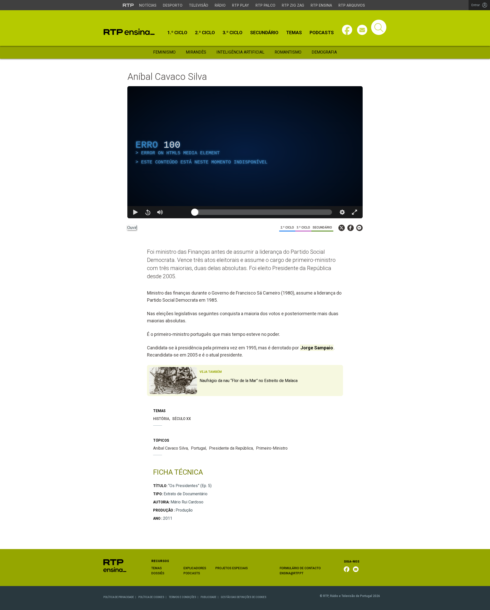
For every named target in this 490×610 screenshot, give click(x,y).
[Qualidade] (342, 212)
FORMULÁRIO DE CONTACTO (300, 568)
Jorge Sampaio (316, 347)
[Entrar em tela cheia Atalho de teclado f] (354, 212)
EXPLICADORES (194, 568)
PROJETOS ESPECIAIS (231, 568)
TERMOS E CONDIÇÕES (182, 597)
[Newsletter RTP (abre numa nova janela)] (356, 569)
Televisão (198, 5)
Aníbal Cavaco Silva (170, 448)
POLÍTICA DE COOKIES (151, 597)
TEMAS (156, 568)
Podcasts (322, 32)
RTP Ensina (321, 5)
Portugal (198, 448)
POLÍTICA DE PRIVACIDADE (118, 597)
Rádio (220, 5)
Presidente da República (231, 448)
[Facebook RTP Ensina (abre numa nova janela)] (346, 569)
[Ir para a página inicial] (114, 565)
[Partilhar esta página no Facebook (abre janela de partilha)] (350, 228)
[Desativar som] (160, 212)
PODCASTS (191, 573)
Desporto (172, 5)
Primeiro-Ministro (272, 448)
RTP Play (240, 5)
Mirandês (196, 52)
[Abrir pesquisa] (378, 27)
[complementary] (245, 152)
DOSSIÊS (157, 573)
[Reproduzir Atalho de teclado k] (135, 212)
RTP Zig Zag (293, 5)
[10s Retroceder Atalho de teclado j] (148, 212)
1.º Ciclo (177, 32)
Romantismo (288, 52)
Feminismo (164, 52)
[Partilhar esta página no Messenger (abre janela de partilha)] (359, 228)
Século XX (181, 419)
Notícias (147, 5)
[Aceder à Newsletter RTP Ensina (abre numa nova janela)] (362, 30)
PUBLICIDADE (208, 597)
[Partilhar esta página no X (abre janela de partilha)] (341, 228)
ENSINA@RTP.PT (291, 573)
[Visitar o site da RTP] (128, 5)
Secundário (264, 32)
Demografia (324, 52)
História (161, 419)
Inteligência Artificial (240, 52)
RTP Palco (265, 5)
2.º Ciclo (205, 32)
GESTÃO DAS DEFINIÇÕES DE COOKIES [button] (243, 597)
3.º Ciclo (232, 32)
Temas (294, 32)
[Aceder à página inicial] (129, 32)
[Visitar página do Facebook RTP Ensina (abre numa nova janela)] (347, 30)
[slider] (263, 212)
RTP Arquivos (351, 5)
